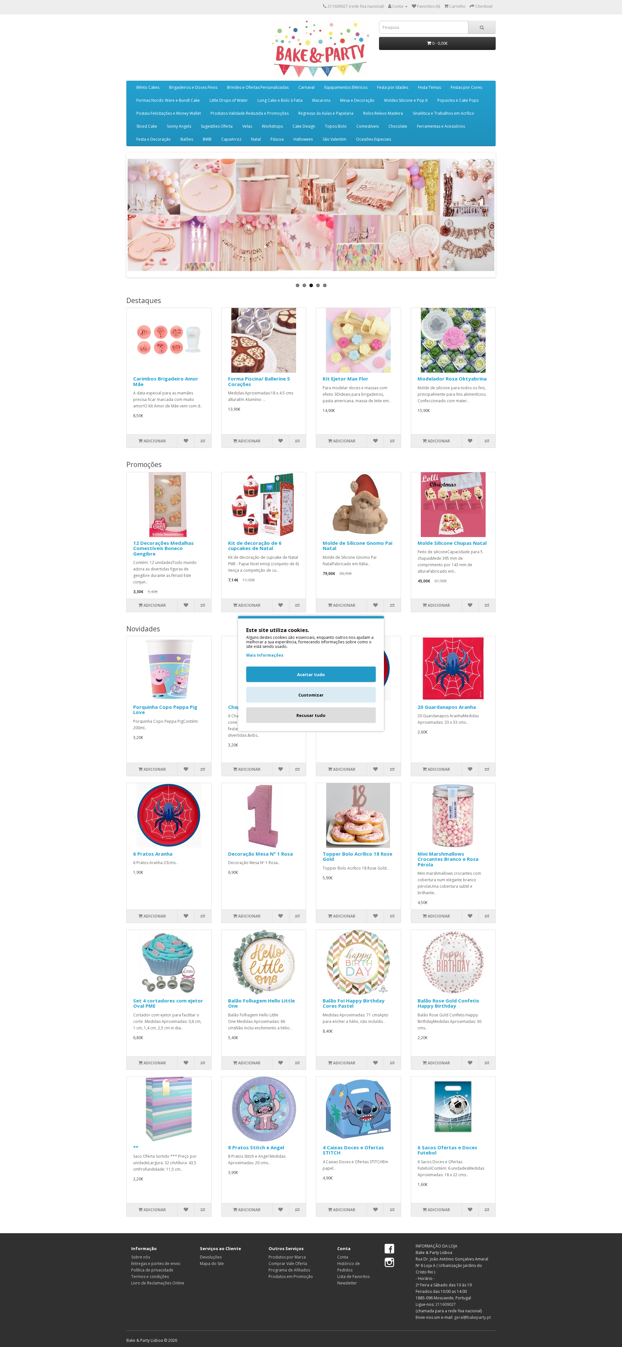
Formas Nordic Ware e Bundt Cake (168, 100)
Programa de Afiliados (289, 1270)
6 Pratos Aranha (152, 853)
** (135, 1147)
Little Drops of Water (229, 100)
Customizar (311, 695)
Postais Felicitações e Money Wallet (168, 113)
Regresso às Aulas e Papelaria (325, 113)
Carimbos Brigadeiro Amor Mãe (165, 381)
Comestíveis (367, 126)
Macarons (321, 100)
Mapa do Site (212, 1263)
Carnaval (306, 87)
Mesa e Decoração (357, 100)
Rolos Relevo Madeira (383, 113)
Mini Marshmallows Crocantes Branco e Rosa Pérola (448, 859)
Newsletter (347, 1283)
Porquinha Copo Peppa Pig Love (165, 710)
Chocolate (397, 126)
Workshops (272, 126)
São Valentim (334, 139)
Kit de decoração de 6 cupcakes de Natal (255, 546)
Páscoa (277, 139)
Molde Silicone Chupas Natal (452, 543)
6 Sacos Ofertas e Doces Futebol (447, 1150)
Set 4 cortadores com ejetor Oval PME (168, 1003)
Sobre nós (140, 1257)
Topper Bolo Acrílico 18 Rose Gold (357, 856)
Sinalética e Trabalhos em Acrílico (443, 113)
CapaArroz (231, 139)
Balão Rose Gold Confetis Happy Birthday (448, 1003)
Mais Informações (264, 655)
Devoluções (211, 1257)
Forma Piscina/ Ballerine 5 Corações (259, 381)
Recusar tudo (311, 715)
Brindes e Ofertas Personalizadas (258, 87)
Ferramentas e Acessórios (441, 126)
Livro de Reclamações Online (157, 1283)
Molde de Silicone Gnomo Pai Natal (357, 546)
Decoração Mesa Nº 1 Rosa (260, 853)
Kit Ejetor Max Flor (345, 378)
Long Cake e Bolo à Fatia (280, 100)
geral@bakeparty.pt (472, 1317)
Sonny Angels (179, 126)
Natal (256, 139)
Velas (247, 126)
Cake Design (304, 126)
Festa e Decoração (153, 139)
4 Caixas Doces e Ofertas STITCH (353, 1150)
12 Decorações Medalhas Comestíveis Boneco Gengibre (163, 548)
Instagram (389, 1262)
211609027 (445, 1304)
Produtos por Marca (287, 1257)
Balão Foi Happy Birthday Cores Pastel (354, 1003)
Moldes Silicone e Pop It (406, 100)
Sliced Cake (146, 126)
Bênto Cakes (147, 87)
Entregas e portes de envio (155, 1263)
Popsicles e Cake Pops (457, 100)
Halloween (303, 139)
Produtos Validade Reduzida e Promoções (250, 113)
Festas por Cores (466, 87)
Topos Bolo (336, 126)
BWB (207, 139)
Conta (342, 1257)
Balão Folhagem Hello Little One (261, 1003)
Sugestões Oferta (217, 126)
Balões (186, 139)
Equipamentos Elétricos (345, 87)
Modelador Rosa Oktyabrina (452, 378)
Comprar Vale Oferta (288, 1263)
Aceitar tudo (311, 674)
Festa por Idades (392, 87)
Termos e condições (150, 1276)
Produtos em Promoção (291, 1276)
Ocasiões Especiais (373, 139)
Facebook (389, 1249)
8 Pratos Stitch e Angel (256, 1147)
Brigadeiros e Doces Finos (193, 87)
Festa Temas (429, 87)
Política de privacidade (152, 1270)
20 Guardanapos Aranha (447, 707)
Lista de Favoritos (353, 1276)
